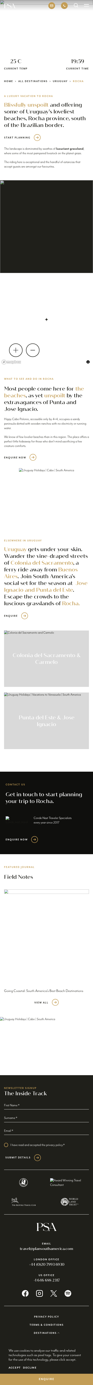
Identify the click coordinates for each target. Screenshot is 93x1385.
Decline (30, 1367)
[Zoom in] (16, 350)
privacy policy (54, 1145)
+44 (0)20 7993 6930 (46, 1264)
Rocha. (71, 603)
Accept (15, 1367)
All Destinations (33, 81)
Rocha (78, 81)
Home (8, 81)
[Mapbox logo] (11, 362)
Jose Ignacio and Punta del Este (46, 586)
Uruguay (60, 81)
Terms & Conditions (47, 1325)
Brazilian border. (42, 125)
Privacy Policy (46, 1317)
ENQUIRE (46, 1379)
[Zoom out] (33, 350)
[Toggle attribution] (88, 362)
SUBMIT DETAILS (18, 1157)
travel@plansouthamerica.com (46, 1249)
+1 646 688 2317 (46, 1280)
